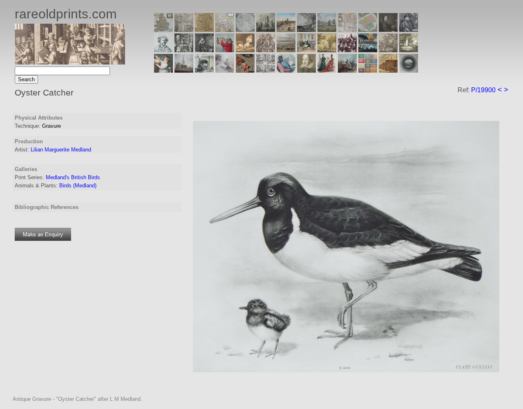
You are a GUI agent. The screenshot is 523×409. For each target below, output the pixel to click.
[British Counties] (163, 29)
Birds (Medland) (77, 185)
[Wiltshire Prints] (326, 29)
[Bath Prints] (306, 29)
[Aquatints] (183, 70)
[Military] (347, 70)
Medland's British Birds (73, 177)
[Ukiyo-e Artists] (245, 70)
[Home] (70, 62)
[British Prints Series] (183, 29)
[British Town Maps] (224, 29)
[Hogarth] (204, 50)
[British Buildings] (265, 29)
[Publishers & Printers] (183, 50)
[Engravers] (163, 50)
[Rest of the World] (245, 29)
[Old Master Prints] (388, 50)
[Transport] (306, 50)
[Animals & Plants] (245, 50)
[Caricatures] (224, 50)
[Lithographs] (204, 70)
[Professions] (286, 70)
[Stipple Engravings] (163, 70)
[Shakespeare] (306, 70)
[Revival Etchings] (224, 70)
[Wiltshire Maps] (347, 29)
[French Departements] (367, 29)
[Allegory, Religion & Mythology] (265, 70)
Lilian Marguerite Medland (61, 150)
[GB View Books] (367, 70)
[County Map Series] (204, 29)
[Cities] (286, 29)
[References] (388, 70)
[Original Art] (326, 50)
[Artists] (388, 29)
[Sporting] (286, 50)
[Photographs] (347, 50)
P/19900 (483, 90)
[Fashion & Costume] (326, 70)
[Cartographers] (408, 29)
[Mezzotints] (408, 50)
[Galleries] (367, 50)
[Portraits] (265, 50)
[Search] (408, 70)
